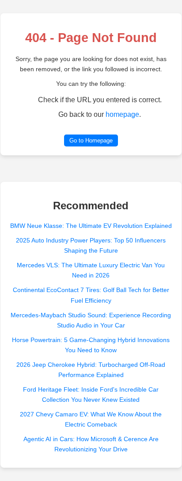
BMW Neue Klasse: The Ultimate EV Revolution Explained (91, 225)
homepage (122, 114)
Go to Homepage (91, 140)
